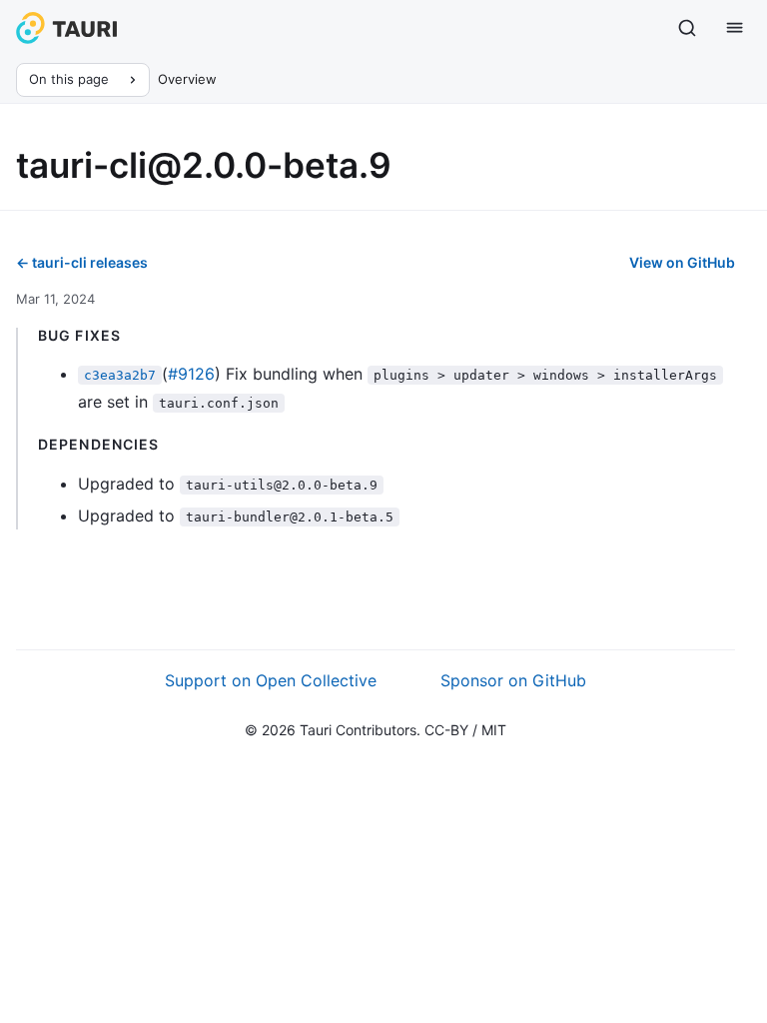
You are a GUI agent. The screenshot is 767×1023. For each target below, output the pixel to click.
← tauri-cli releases (82, 262)
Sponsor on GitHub (513, 680)
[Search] (687, 28)
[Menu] (735, 28)
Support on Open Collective (271, 680)
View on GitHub (682, 262)
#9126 (191, 374)
